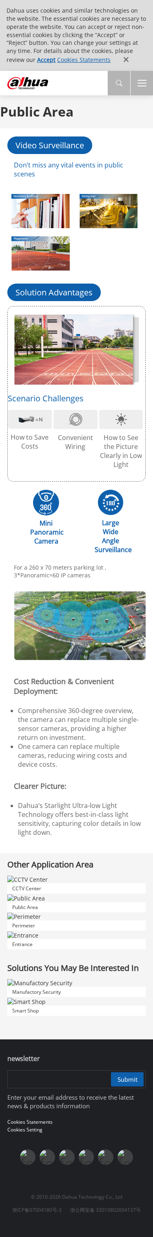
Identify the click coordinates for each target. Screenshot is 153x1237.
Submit (127, 1079)
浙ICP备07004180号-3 (37, 1209)
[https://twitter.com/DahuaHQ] (27, 1157)
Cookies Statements (84, 60)
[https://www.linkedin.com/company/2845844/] (86, 1157)
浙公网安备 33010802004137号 (105, 1209)
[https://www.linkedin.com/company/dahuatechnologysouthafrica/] (125, 1157)
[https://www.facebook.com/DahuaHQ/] (47, 1157)
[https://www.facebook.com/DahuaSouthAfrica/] (105, 1157)
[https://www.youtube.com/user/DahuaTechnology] (67, 1157)
